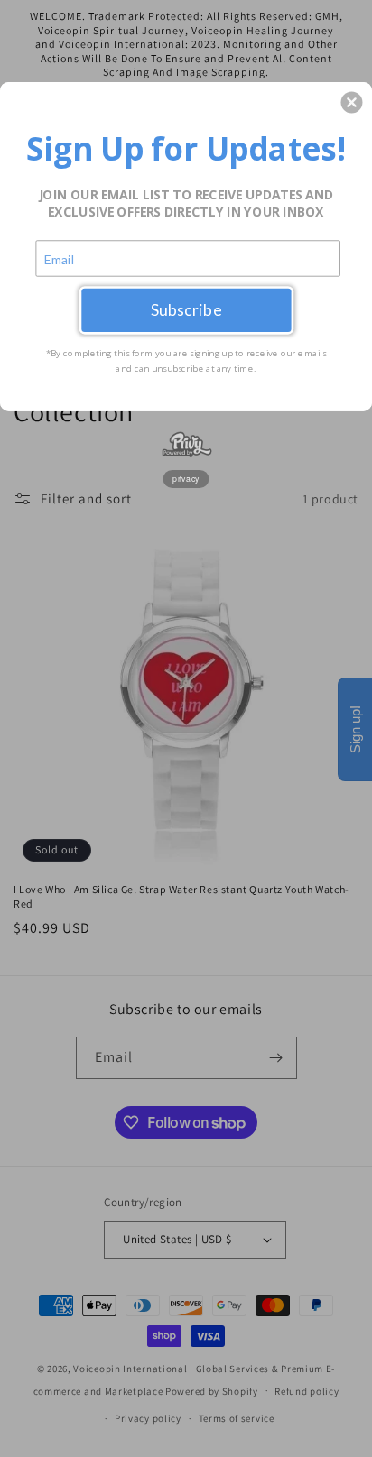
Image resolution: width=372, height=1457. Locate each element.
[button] (351, 102)
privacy (186, 478)
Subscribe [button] (186, 309)
